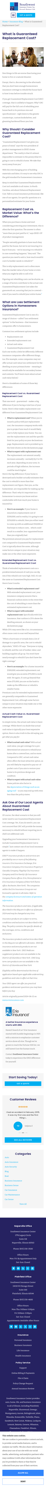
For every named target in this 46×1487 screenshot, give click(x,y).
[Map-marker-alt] (13, 1268)
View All (23, 1204)
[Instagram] (28, 1268)
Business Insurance (23, 1345)
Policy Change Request (23, 1383)
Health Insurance (23, 1356)
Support (23, 1368)
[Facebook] (18, 1268)
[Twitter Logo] (25, 1327)
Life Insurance (23, 1350)
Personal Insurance (23, 1340)
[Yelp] (23, 1268)
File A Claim (23, 1378)
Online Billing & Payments (23, 1373)
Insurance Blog (16, 22)
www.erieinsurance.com (13, 1000)
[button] (13, 15)
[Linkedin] (32, 1268)
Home (5, 22)
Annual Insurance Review (23, 1388)
